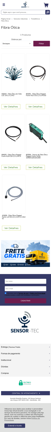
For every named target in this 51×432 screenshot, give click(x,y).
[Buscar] (47, 12)
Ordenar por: (16, 39)
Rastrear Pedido (14, 347)
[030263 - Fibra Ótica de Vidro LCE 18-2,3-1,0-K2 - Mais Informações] (13, 72)
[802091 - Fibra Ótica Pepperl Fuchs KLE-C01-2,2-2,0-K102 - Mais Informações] (37, 72)
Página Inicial (6, 19)
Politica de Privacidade (37, 293)
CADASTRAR (25, 301)
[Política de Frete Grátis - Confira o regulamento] (25, 253)
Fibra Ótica (5, 21)
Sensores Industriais (21, 19)
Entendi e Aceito (15, 426)
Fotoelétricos (35, 19)
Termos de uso (23, 293)
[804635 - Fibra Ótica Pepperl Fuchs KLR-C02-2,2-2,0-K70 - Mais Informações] (13, 133)
